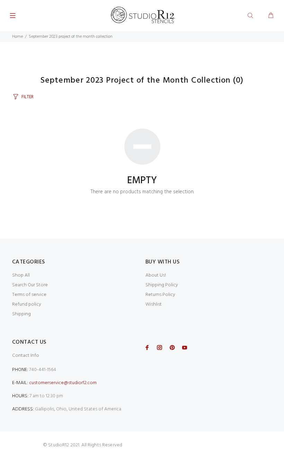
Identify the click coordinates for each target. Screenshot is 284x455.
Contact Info (25, 356)
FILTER (27, 97)
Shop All (21, 275)
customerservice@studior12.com (63, 383)
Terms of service (29, 295)
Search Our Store (30, 285)
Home (17, 36)
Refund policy (26, 304)
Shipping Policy (161, 285)
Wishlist (153, 304)
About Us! (155, 275)
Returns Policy (160, 295)
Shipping (21, 314)
